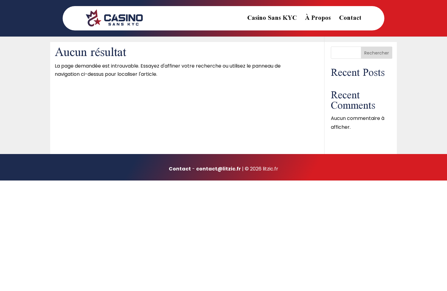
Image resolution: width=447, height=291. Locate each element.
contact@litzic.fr (218, 168)
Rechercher (376, 53)
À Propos (318, 20)
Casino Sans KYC (272, 20)
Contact (350, 20)
